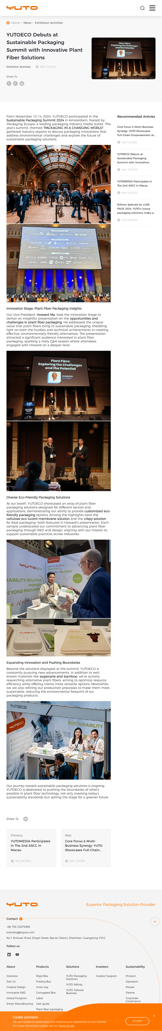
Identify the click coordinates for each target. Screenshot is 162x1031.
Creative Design (16, 988)
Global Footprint (16, 999)
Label (39, 999)
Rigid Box (42, 977)
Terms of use (66, 1025)
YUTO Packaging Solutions (76, 979)
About (10, 968)
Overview (12, 977)
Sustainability (135, 968)
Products (42, 968)
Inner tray (42, 988)
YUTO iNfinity (74, 985)
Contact (12, 920)
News (27, 24)
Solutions (72, 968)
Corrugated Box (46, 993)
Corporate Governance (133, 1001)
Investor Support (106, 977)
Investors (102, 968)
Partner (130, 993)
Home (15, 24)
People (130, 988)
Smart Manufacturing (19, 1004)
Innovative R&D (16, 993)
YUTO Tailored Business (75, 993)
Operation (132, 982)
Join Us (11, 982)
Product (131, 977)
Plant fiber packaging (49, 1010)
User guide (42, 1004)
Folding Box (43, 982)
